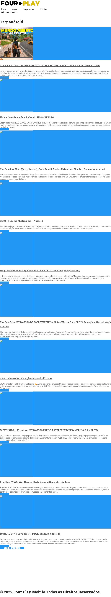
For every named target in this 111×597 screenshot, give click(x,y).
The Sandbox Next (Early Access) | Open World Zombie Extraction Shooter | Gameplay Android (52, 169)
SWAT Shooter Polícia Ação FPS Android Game (26, 378)
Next (22, 548)
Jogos (14, 9)
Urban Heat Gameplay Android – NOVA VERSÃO (27, 117)
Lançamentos (29, 9)
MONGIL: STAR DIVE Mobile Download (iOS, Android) (30, 533)
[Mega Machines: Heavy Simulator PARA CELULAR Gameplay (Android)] (55, 248)
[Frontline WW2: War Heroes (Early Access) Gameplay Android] (55, 460)
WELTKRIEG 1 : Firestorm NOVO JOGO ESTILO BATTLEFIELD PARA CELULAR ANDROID (49, 430)
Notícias (43, 9)
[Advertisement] (55, 568)
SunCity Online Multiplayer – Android (21, 220)
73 (19, 548)
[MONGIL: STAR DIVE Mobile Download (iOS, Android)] (55, 512)
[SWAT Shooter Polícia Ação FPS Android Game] (55, 356)
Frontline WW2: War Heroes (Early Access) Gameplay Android (35, 482)
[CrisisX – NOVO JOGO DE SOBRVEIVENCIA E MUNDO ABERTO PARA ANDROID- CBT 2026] (55, 43)
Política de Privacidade (9, 12)
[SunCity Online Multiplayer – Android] (55, 199)
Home (3, 9)
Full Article (4, 77)
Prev (2, 548)
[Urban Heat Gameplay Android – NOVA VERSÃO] (55, 95)
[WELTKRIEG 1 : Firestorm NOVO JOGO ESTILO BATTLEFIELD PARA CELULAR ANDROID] (55, 408)
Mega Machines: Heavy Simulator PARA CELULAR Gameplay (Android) (40, 270)
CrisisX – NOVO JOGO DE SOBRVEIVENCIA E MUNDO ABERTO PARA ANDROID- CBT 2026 (50, 65)
